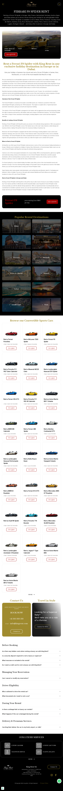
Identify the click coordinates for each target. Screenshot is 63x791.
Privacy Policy (44, 783)
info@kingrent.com (19, 624)
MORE (30, 594)
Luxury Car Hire (42, 626)
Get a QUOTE (11, 54)
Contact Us (53, 767)
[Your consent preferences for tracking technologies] (2, 788)
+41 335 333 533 (17, 619)
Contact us (16, 631)
